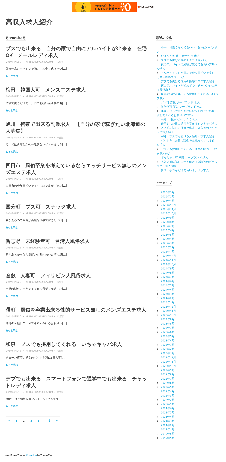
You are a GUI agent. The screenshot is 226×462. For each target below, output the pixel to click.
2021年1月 (167, 429)
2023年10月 (168, 315)
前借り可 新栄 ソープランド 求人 (182, 106)
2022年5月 (167, 387)
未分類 (60, 61)
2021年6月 (167, 408)
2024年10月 (168, 264)
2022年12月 (168, 357)
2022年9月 (167, 370)
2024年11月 (168, 260)
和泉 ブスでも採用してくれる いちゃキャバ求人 (64, 344)
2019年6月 (167, 433)
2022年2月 (167, 399)
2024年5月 (167, 285)
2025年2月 (167, 247)
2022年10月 (168, 365)
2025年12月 (168, 204)
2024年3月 (167, 293)
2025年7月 (167, 226)
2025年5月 (167, 234)
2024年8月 (167, 272)
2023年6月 (167, 332)
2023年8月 (167, 323)
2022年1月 (167, 404)
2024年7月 (167, 276)
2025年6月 (167, 230)
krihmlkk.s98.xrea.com (39, 61)
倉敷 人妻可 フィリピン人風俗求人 (48, 275)
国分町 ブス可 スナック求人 (41, 207)
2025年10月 (168, 213)
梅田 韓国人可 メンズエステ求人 (46, 90)
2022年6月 (167, 382)
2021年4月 (167, 416)
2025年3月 (167, 243)
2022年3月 (167, 395)
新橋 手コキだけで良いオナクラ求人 (185, 170)
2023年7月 (167, 327)
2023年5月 (167, 336)
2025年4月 (167, 238)
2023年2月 (167, 348)
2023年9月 (167, 319)
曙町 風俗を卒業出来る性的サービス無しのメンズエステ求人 (76, 310)
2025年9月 (167, 217)
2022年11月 (168, 361)
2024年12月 (168, 255)
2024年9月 (167, 268)
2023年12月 (168, 306)
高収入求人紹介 (29, 22)
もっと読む (12, 75)
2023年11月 (168, 310)
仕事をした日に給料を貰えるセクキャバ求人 (189, 123)
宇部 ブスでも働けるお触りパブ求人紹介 (188, 136)
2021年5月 (167, 412)
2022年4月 (167, 391)
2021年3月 (167, 420)
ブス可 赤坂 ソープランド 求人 (180, 102)
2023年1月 (167, 353)
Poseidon (31, 455)
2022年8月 (167, 374)
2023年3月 (167, 344)
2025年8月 (167, 221)
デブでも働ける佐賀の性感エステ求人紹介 (188, 81)
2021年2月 (167, 425)
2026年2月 (167, 196)
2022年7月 (167, 378)
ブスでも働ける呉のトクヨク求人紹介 (185, 60)
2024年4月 (167, 289)
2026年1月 (167, 200)
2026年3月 (167, 192)
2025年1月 (167, 251)
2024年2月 (167, 298)
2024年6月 (167, 281)
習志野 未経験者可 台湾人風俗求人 (48, 241)
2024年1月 (167, 302)
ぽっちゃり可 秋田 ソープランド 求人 (184, 157)
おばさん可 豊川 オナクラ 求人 (180, 55)
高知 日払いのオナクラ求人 (179, 119)
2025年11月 (168, 209)
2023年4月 (167, 340)
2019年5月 (167, 437)
